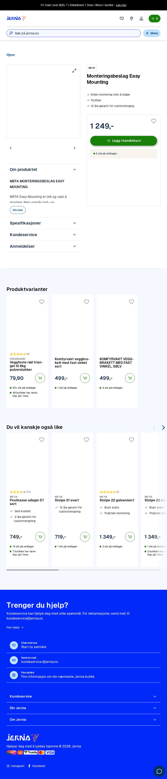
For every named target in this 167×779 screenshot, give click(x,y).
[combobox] (78, 33)
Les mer (121, 5)
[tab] (22, 148)
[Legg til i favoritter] (154, 121)
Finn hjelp (13, 627)
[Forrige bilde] (11, 148)
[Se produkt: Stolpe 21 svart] (72, 499)
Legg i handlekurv (126, 141)
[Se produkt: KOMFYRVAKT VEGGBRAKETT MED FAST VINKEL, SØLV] (117, 351)
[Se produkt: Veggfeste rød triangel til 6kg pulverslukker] (27, 351)
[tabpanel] (43, 102)
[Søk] (11, 33)
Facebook (38, 766)
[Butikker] (131, 18)
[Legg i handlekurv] (40, 378)
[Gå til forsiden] (16, 18)
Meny (154, 33)
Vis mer (17, 210)
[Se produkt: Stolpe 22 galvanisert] (117, 499)
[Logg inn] (141, 18)
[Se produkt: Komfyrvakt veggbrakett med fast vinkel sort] (72, 351)
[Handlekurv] (154, 18)
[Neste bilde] (74, 148)
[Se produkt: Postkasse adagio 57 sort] (27, 499)
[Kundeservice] (122, 18)
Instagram (17, 766)
